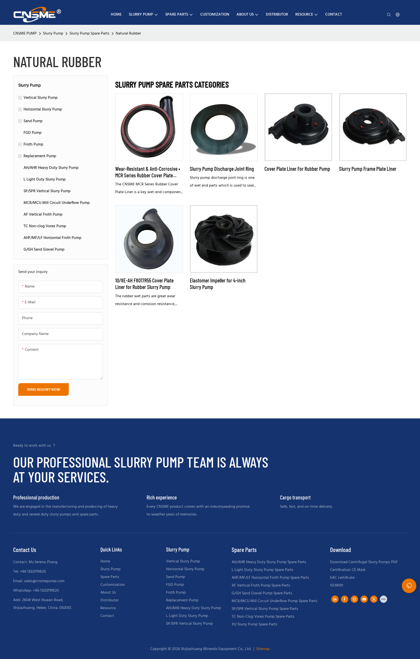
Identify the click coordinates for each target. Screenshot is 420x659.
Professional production (36, 497)
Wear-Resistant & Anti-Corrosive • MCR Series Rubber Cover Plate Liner (147, 172)
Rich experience (162, 497)
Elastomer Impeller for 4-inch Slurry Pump (217, 283)
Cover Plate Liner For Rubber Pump (297, 168)
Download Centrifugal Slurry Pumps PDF (364, 562)
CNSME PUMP (25, 33)
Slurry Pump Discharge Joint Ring (222, 168)
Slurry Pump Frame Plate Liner (367, 168)
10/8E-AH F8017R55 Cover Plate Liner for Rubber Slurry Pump (144, 283)
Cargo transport (295, 497)
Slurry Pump (53, 33)
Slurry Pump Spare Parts (89, 33)
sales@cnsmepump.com (44, 581)
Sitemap (262, 649)
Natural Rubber (128, 33)
